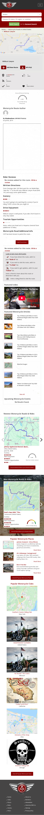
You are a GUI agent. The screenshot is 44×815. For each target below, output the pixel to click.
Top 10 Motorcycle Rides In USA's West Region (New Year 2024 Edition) (27, 376)
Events (9, 797)
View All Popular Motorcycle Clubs (22, 774)
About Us (28, 797)
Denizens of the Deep (22, 735)
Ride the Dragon (22, 364)
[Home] (9, 2)
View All (22, 394)
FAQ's (9, 811)
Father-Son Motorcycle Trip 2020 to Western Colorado (27, 384)
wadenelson (9, 118)
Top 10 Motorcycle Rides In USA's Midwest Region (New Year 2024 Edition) (27, 356)
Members (28, 800)
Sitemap (27, 808)
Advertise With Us (30, 805)
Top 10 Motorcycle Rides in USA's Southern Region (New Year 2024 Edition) (27, 346)
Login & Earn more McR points (16, 254)
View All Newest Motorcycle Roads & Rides (22, 467)
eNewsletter (28, 802)
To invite (7, 279)
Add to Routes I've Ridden (8, 256)
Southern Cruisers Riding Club (22, 612)
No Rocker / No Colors (22, 673)
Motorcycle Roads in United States (19, 29)
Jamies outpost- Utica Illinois (27, 542)
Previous (3, 440)
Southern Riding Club (22, 766)
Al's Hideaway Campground (26, 553)
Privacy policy (29, 811)
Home (4, 29)
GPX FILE (29, 67)
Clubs (9, 800)
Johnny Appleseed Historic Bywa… (16, 447)
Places (9, 802)
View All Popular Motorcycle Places (22, 578)
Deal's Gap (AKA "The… (12, 512)
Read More (37, 550)
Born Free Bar (21, 565)
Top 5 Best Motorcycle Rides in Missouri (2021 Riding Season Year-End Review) (26, 337)
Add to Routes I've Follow (8, 268)
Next (41, 440)
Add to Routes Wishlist (8, 262)
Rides (9, 805)
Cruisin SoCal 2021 (22, 704)
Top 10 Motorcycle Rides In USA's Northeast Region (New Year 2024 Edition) (27, 317)
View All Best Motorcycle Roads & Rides (22, 531)
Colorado (9, 74)
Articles (9, 808)
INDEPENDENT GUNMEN (22, 643)
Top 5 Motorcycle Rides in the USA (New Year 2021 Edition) (26, 326)
